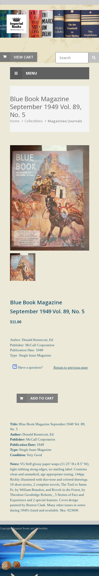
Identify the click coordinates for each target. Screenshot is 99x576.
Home (15, 121)
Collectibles (34, 121)
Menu (31, 73)
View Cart (24, 57)
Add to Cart (42, 398)
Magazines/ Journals (65, 121)
